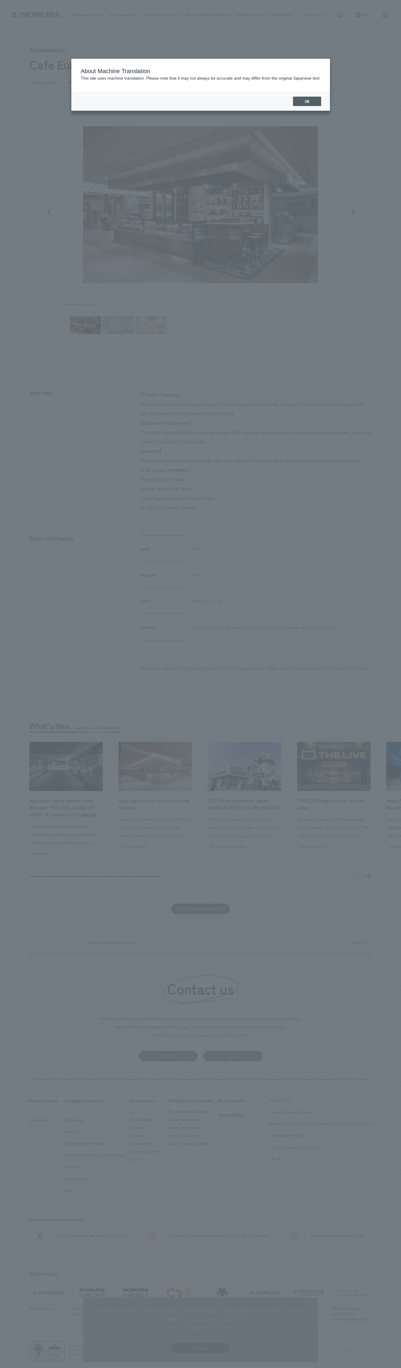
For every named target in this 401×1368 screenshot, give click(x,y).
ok (307, 101)
